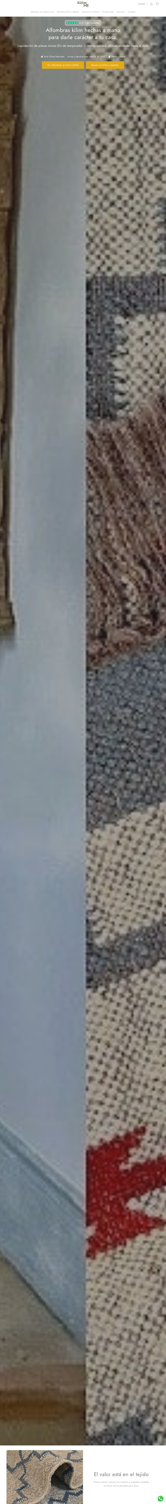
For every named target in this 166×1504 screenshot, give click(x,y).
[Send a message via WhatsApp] (161, 1499)
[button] (157, 4)
